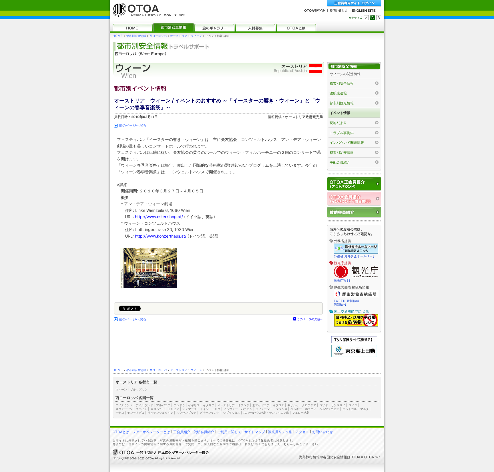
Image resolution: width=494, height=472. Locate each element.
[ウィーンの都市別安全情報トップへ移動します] (354, 66)
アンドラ (179, 405)
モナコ (119, 412)
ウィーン (196, 36)
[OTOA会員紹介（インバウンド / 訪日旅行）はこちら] (354, 199)
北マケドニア (261, 405)
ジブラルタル (231, 412)
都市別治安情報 (342, 152)
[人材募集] (255, 27)
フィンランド (264, 409)
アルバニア (163, 405)
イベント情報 (340, 113)
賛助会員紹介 (204, 432)
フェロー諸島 (300, 412)
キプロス (278, 405)
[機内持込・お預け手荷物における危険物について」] (356, 325)
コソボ (323, 405)
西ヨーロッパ (158, 36)
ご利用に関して (229, 432)
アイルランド (144, 405)
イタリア (208, 405)
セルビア (173, 409)
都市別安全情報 (136, 36)
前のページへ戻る (132, 126)
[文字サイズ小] (366, 17)
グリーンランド (210, 412)
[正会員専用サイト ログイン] (354, 3)
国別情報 (340, 304)
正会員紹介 (181, 432)
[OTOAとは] (296, 27)
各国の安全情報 (335, 457)
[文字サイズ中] (372, 17)
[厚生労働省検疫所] (356, 297)
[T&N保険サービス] (354, 342)
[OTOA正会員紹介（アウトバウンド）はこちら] (354, 184)
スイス (353, 405)
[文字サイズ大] (378, 17)
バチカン (246, 409)
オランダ (243, 405)
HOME (118, 36)
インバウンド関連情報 (347, 142)
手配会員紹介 (340, 162)
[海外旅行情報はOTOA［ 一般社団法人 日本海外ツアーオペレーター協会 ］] (147, 14)
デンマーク (189, 409)
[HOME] (133, 27)
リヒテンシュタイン (160, 412)
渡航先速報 (338, 93)
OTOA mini (372, 457)
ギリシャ (293, 405)
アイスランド (124, 405)
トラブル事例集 (342, 133)
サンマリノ (338, 405)
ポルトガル (349, 409)
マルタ (364, 409)
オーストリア (178, 36)
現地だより (338, 123)
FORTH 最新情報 (346, 300)
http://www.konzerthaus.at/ (160, 236)
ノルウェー (231, 409)
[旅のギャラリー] (214, 27)
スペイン (141, 409)
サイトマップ (254, 432)
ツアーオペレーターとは (151, 432)
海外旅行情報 (309, 457)
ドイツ (204, 409)
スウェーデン (124, 409)
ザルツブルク (138, 389)
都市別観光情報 (342, 103)
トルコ (216, 409)
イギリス (194, 405)
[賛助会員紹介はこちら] (354, 212)
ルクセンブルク (186, 412)
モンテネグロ (135, 412)
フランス (281, 409)
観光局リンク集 (280, 432)
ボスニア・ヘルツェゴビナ (322, 409)
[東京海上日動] (354, 356)
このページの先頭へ (310, 319)
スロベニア (157, 409)
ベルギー (296, 409)
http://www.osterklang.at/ (159, 216)
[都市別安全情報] (174, 27)
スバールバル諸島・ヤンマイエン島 (266, 412)
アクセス (302, 432)
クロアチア (309, 405)
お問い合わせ (322, 432)
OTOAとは (121, 432)
